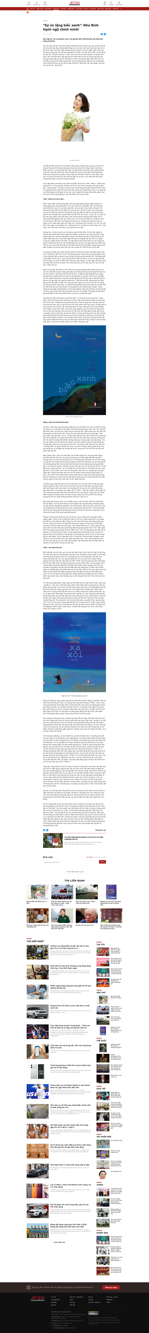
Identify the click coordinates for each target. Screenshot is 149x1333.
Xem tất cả (89, 857)
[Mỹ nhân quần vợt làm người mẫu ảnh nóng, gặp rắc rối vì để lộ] (38, 1131)
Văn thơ (56, 8)
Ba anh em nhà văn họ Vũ (85, 925)
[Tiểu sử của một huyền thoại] (102, 1154)
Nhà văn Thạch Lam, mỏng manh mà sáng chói (85, 902)
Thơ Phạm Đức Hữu (116, 1140)
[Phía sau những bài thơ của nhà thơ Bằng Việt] (38, 915)
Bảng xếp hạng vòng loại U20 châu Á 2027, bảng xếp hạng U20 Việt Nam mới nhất (68, 1225)
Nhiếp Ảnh (71, 8)
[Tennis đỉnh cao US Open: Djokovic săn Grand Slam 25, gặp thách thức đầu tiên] (38, 1091)
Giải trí (100, 1088)
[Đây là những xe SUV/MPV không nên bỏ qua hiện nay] (102, 1212)
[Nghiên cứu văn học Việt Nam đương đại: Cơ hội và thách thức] (111, 892)
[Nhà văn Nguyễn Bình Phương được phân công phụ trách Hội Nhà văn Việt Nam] (62, 915)
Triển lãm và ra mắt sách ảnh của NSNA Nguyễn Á (116, 1258)
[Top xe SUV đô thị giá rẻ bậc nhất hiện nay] (102, 1223)
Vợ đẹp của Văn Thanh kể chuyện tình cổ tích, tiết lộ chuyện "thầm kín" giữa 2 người (116, 1116)
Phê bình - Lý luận (111, 1297)
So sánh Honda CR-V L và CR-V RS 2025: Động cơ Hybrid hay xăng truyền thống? (116, 1202)
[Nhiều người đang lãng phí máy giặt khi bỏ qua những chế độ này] (38, 992)
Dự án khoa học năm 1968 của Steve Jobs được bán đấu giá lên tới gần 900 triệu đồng (70, 1146)
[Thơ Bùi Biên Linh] (102, 1175)
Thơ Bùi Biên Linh (116, 1171)
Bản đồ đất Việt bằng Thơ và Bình (116, 997)
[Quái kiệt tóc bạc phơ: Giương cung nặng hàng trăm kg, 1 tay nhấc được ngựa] (38, 972)
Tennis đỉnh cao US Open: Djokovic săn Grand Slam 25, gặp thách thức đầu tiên (70, 1086)
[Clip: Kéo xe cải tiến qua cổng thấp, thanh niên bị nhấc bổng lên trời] (38, 1111)
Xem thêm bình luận (75, 872)
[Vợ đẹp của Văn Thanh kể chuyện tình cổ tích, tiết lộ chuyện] (102, 1116)
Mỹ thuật (79, 8)
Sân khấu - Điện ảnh (104, 8)
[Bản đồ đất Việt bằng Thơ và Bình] (38, 892)
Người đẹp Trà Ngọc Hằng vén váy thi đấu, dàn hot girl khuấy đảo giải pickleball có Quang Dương (116, 1096)
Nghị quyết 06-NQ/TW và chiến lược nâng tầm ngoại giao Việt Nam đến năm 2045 (116, 952)
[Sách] (102, 1164)
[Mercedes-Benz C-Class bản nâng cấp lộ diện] (38, 1171)
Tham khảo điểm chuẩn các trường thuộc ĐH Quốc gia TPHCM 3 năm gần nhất (116, 1106)
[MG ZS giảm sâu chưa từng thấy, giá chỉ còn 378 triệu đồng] (38, 1210)
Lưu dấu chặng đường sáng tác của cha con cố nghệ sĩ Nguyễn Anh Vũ (83, 838)
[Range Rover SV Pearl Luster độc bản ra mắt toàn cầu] (38, 1012)
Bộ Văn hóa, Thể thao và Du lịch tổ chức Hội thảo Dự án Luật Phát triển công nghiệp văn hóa (116, 1271)
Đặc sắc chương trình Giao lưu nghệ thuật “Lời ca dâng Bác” (116, 1126)
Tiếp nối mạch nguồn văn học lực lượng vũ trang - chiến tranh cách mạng (61, 903)
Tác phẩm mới (103, 1137)
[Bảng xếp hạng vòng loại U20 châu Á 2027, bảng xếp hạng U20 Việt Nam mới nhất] (38, 1230)
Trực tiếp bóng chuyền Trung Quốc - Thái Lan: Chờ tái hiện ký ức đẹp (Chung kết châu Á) (70, 1026)
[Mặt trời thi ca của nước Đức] (102, 1079)
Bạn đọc (115, 8)
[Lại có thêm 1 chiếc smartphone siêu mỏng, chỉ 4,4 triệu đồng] (38, 1191)
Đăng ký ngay (111, 1287)
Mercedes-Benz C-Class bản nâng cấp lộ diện (69, 1165)
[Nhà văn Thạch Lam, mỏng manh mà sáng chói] (87, 892)
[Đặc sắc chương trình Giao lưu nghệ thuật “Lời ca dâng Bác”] (102, 1127)
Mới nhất (97, 857)
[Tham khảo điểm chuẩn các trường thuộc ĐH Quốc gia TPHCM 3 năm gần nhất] (102, 1106)
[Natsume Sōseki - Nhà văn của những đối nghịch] (102, 1048)
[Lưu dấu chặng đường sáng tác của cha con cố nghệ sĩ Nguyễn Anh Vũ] (53, 840)
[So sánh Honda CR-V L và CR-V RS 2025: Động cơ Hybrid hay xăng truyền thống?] (102, 1202)
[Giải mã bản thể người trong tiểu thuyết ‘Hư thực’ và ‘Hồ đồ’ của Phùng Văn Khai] (111, 915)
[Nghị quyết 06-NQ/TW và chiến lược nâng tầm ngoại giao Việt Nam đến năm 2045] (102, 951)
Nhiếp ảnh (102, 1233)
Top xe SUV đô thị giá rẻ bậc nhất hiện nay (116, 1221)
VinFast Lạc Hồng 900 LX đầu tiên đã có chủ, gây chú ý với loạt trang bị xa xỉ (69, 947)
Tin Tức (32, 8)
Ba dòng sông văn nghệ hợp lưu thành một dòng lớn (116, 981)
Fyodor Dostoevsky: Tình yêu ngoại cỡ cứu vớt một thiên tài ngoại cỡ (116, 1058)
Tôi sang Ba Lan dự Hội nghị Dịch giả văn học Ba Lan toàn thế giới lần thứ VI (116, 1068)
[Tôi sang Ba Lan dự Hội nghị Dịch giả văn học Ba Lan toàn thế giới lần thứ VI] (102, 1068)
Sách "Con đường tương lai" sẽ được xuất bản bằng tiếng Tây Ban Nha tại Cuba (116, 1164)
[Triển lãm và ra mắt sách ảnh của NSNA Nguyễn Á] (102, 1260)
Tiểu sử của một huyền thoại (115, 1151)
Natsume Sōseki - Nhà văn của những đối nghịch (116, 1046)
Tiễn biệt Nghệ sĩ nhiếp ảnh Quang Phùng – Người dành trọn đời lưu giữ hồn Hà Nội (116, 1250)
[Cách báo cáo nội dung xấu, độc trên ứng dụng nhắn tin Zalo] (38, 1051)
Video (99, 1185)
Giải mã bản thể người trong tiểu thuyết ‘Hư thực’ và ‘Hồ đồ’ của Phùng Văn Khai (111, 926)
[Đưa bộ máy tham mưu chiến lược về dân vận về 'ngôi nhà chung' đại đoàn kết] (102, 962)
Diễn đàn (72, 1305)
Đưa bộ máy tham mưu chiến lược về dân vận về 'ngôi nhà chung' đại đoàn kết (116, 962)
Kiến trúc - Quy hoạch (44, 8)
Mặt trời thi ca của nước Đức (116, 1076)
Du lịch (86, 8)
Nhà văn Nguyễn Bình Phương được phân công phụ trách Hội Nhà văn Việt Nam (61, 926)
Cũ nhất (104, 857)
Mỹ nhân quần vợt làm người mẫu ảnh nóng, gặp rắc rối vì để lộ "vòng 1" (69, 1126)
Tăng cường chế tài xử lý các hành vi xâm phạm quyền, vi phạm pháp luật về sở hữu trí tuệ (116, 972)
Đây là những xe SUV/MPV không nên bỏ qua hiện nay (116, 1211)
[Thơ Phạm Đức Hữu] (102, 1144)
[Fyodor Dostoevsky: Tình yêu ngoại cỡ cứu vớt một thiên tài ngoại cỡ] (102, 1058)
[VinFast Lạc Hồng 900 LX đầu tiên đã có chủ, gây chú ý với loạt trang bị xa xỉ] (38, 952)
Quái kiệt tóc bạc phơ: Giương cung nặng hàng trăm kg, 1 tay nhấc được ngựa (70, 967)
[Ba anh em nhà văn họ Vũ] (87, 915)
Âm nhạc (93, 8)
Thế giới (63, 8)
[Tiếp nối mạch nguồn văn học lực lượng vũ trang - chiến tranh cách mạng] (62, 892)
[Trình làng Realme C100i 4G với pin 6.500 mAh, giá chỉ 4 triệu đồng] (38, 1071)
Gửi (104, 862)
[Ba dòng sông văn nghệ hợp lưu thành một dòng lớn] (102, 982)
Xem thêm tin (59, 1242)
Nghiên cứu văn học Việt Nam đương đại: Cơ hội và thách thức (110, 903)
